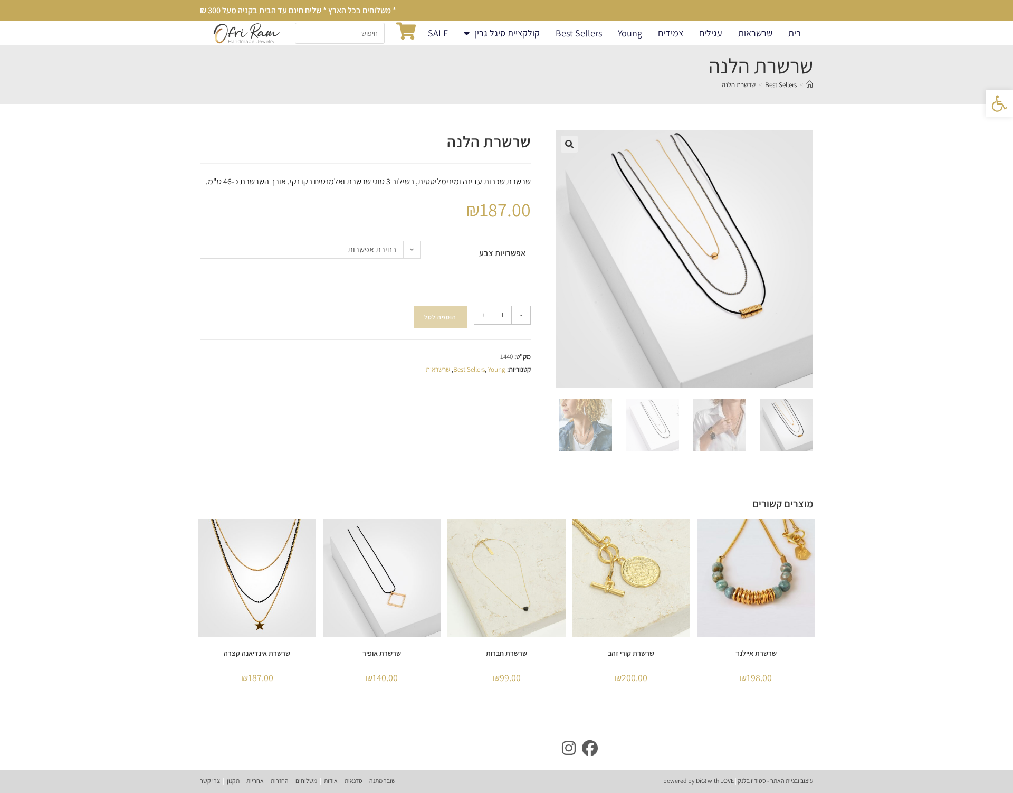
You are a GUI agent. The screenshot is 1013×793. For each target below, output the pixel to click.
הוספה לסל (440, 317)
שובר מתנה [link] (382, 781)
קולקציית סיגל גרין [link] (507, 33)
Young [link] (630, 33)
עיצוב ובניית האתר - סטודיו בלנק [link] (775, 781)
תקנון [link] (233, 781)
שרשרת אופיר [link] (381, 653)
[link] (999, 103)
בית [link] (794, 33)
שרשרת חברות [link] (506, 653)
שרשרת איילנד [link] (756, 653)
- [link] (521, 314)
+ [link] (483, 314)
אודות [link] (331, 781)
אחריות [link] (255, 781)
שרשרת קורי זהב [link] (631, 653)
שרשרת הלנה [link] (739, 84)
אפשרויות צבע (502, 253)
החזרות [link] (280, 781)
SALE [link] (438, 33)
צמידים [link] (670, 33)
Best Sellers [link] (579, 33)
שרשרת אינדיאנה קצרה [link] (257, 653)
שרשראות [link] (755, 33)
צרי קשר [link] (210, 781)
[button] (569, 144)
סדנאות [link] (353, 781)
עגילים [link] (710, 33)
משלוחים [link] (306, 781)
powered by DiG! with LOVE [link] (698, 781)
